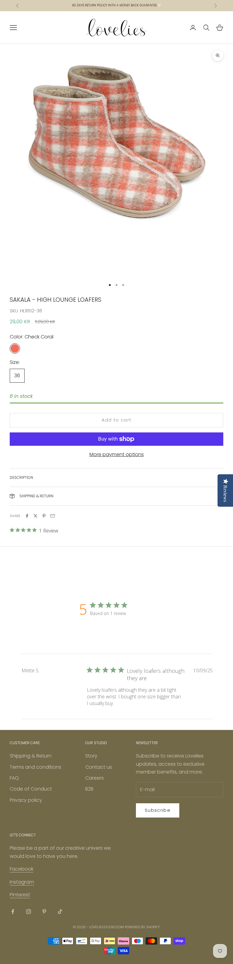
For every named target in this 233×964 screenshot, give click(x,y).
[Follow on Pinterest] (44, 912)
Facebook (21, 868)
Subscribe (158, 810)
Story (91, 755)
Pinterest (20, 894)
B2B (89, 788)
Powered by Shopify (142, 927)
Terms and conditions (35, 767)
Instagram (22, 881)
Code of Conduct (31, 788)
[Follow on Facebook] (13, 912)
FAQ (14, 777)
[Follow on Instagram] (28, 912)
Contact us (98, 767)
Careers (94, 777)
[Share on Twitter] (35, 515)
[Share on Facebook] (27, 515)
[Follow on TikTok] (60, 912)
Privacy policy (26, 800)
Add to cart (117, 420)
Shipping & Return (31, 755)
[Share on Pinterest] (44, 515)
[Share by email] (52, 515)
